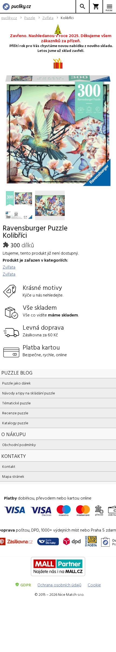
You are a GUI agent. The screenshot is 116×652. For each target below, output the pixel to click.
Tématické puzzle (16, 403)
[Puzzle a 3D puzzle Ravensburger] (17, 7)
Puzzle (29, 17)
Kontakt (8, 466)
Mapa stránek (13, 476)
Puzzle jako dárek (16, 383)
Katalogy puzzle (15, 423)
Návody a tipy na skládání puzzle (28, 393)
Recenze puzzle (15, 413)
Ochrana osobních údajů (59, 585)
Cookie (94, 585)
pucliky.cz (9, 17)
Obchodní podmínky (19, 444)
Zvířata (47, 17)
